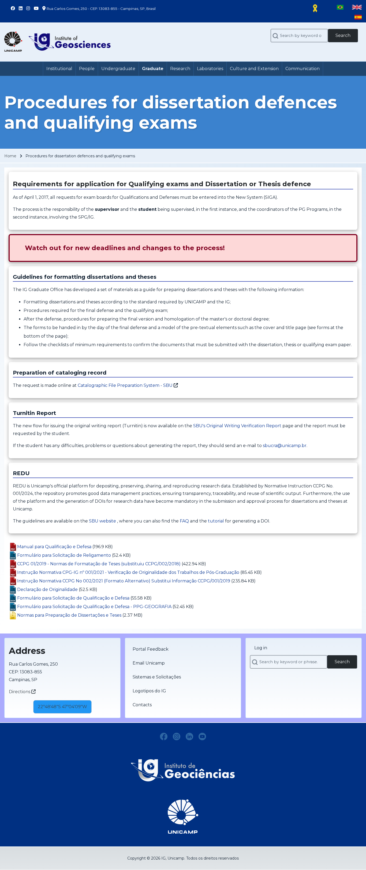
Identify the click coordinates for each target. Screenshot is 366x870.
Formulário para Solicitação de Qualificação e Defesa (73, 598)
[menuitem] (59, 69)
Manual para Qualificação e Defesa (54, 546)
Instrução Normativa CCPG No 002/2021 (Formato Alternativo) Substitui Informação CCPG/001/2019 (123, 580)
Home (10, 156)
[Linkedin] (189, 736)
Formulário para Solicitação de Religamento (64, 555)
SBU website (102, 521)
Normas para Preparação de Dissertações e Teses (69, 615)
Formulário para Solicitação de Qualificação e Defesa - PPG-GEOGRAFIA (94, 606)
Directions (20, 691)
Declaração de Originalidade (47, 589)
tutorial (216, 521)
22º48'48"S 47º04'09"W (62, 706)
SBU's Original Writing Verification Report (237, 425)
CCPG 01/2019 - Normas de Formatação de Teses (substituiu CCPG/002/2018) (99, 563)
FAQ (184, 521)
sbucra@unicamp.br (285, 445)
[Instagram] (176, 736)
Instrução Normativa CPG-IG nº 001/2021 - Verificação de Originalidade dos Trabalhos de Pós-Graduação (128, 572)
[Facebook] (163, 736)
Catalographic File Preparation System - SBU (125, 385)
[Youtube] (202, 736)
